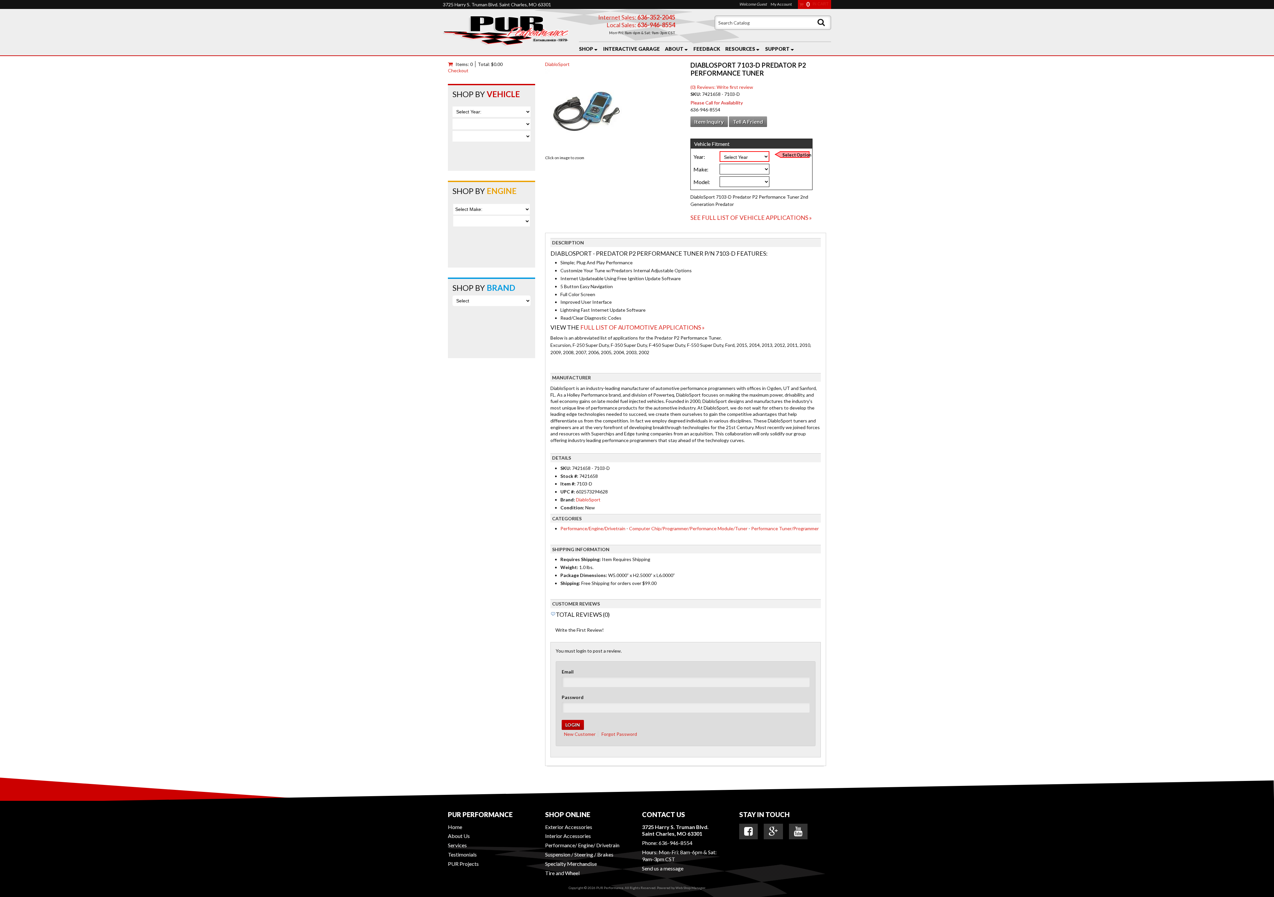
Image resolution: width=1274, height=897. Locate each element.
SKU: (696, 94)
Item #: (568, 483)
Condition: (572, 507)
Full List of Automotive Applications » (642, 327)
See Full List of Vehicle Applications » (751, 217)
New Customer (580, 734)
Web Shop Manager (690, 888)
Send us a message (662, 868)
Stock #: (569, 476)
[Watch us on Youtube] (798, 831)
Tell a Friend (748, 121)
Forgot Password (619, 734)
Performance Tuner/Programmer (785, 528)
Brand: (567, 499)
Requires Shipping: (580, 559)
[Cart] (452, 64)
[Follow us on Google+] (773, 831)
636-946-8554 (675, 843)
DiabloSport (557, 64)
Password (573, 697)
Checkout (458, 70)
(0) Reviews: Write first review (721, 87)
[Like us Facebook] (748, 831)
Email (568, 671)
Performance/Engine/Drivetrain (592, 528)
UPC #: (568, 491)
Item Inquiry (709, 121)
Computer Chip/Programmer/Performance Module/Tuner (688, 528)
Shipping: (570, 583)
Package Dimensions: (583, 575)
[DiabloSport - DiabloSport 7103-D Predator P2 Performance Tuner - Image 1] (586, 111)
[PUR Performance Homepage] (506, 32)
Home (455, 827)
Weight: (569, 567)
